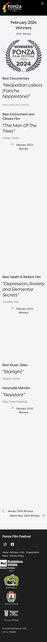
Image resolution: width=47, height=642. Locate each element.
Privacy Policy (17, 556)
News (5, 556)
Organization (32, 552)
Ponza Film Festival (13, 628)
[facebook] (13, 544)
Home (5, 552)
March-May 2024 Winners (25, 515)
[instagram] (5, 544)
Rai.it (11, 571)
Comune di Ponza (11, 604)
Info (22, 552)
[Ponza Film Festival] (12, 12)
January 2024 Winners (20, 511)
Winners (27, 34)
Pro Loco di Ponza (11, 620)
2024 (18, 34)
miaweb (12, 632)
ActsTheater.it (11, 588)
